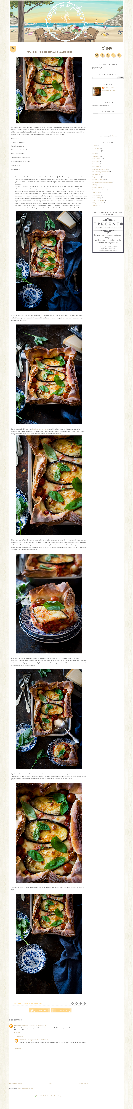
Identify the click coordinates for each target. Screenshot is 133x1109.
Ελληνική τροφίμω (98, 203)
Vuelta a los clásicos (98, 200)
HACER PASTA (96, 174)
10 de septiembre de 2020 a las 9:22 (36, 1025)
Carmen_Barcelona (19, 1025)
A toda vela (95, 148)
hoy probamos (96, 177)
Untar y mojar (96, 195)
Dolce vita (95, 161)
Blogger (114, 136)
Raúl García (109, 87)
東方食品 (95, 205)
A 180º (15, 1003)
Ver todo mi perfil (109, 90)
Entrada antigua (83, 1083)
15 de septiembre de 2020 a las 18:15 (37, 1040)
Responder (17, 1032)
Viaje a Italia (96, 198)
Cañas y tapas (96, 151)
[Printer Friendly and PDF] (50, 1009)
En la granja (95, 166)
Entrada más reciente (15, 1083)
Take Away (95, 192)
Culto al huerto (23, 1003)
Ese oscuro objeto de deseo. (100, 172)
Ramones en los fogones (99, 190)
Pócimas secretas (97, 187)
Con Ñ (94, 153)
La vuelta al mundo (35, 1003)
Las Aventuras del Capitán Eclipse (102, 182)
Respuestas (20, 1036)
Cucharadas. (95, 156)
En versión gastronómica (99, 169)
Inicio (50, 1083)
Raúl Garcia (23, 1040)
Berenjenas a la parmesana (40, 429)
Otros (94, 185)
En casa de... (96, 164)
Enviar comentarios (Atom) (25, 1089)
